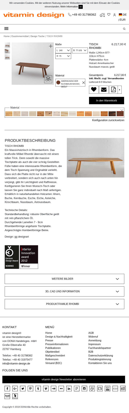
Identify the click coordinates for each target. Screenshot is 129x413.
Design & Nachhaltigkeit (58, 336)
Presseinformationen (56, 344)
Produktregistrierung (99, 359)
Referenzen (51, 359)
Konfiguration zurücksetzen (108, 120)
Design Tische (38, 36)
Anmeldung (94, 340)
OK (80, 7)
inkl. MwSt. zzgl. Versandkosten (106, 78)
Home (7, 36)
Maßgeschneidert (55, 355)
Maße (58, 44)
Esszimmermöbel (20, 36)
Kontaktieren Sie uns (100, 363)
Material (59, 75)
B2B (90, 351)
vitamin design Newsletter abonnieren (64, 379)
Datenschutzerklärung (100, 355)
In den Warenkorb (106, 100)
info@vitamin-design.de (16, 363)
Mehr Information (69, 6)
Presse (49, 340)
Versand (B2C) (53, 363)
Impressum (94, 344)
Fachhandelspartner (99, 348)
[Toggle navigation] (6, 28)
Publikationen (53, 348)
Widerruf (93, 336)
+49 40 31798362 (84, 14)
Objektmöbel (52, 351)
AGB (91, 333)
